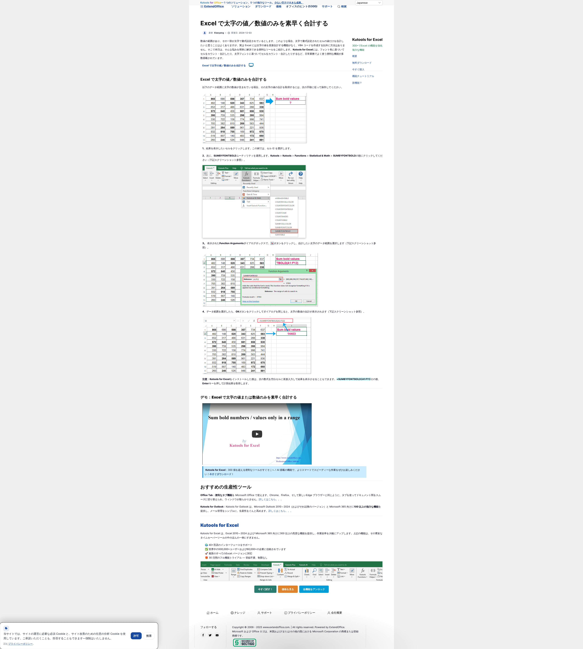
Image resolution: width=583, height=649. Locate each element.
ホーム (214, 612)
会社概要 (336, 612)
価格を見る (288, 589)
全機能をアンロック (314, 589)
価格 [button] (278, 6)
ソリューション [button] (241, 6)
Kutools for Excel (219, 525)
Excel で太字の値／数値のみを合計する (224, 65)
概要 (354, 56)
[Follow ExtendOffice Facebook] (203, 635)
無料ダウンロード (362, 62)
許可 (136, 635)
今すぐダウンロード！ (222, 474)
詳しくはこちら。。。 (271, 499)
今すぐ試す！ (265, 589)
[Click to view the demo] (249, 65)
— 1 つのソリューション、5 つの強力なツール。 (252, 2)
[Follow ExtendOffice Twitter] (210, 635)
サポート (327, 6)
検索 (344, 6)
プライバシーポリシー (301, 612)
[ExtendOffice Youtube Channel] (217, 635)
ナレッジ (239, 612)
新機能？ (357, 82)
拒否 (149, 635)
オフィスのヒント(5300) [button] (301, 6)
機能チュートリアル (363, 76)
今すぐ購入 (358, 69)
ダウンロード (263, 6)
